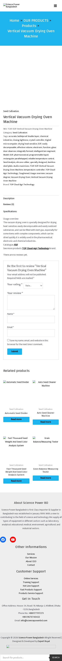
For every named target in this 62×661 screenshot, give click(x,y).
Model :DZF (8, 155)
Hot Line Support (31, 586)
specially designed (38, 162)
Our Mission (31, 557)
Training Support (31, 582)
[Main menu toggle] (55, 5)
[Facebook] (3, 540)
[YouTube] (13, 540)
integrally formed (25, 151)
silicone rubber (22, 162)
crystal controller (36, 140)
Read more (16, 419)
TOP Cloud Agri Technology (22, 184)
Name (10, 314)
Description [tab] (8, 198)
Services (31, 554)
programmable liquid (38, 155)
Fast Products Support (31, 589)
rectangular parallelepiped (15, 158)
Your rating (14, 285)
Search (56, 657)
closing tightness (20, 140)
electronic (37, 147)
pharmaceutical (21, 155)
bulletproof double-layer (28, 136)
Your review (15, 293)
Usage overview (37, 173)
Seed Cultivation (11, 111)
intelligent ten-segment (44, 151)
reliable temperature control (41, 158)
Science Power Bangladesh (31, 637)
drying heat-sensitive (27, 144)
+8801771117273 (36, 613)
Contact (31, 565)
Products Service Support (31, 593)
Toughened (24, 173)
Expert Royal (44, 641)
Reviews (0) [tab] (8, 204)
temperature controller (34, 170)
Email (10, 327)
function (47, 147)
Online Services (31, 578)
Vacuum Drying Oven (20, 177)
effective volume (24, 147)
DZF (39, 144)
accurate (13, 136)
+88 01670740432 (31, 617)
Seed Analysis (9, 162)
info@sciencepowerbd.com (34, 620)
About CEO (31, 561)
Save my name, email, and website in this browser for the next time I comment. (27, 342)
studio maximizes (21, 166)
